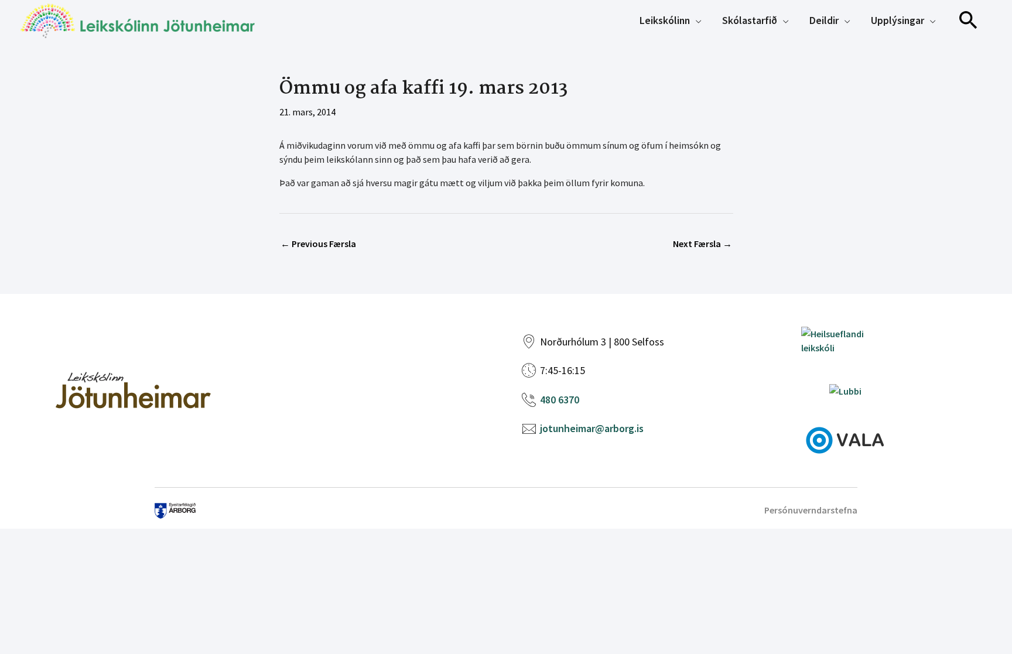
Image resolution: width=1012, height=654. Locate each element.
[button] (968, 20)
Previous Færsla (318, 243)
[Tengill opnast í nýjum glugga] (845, 439)
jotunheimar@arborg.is (592, 428)
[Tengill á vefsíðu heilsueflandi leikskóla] (845, 339)
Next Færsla (702, 243)
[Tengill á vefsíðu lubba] (845, 390)
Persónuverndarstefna (810, 510)
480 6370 (559, 399)
